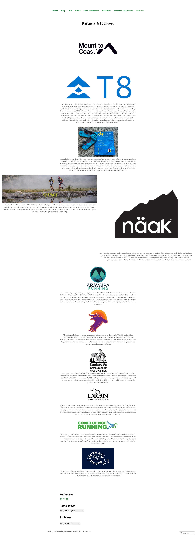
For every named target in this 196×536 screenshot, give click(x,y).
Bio (70, 10)
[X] (64, 499)
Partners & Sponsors (123, 10)
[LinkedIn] (67, 499)
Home (55, 10)
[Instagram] (61, 499)
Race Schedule (90, 10)
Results (105, 10)
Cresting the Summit (55, 531)
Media (78, 10)
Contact (140, 10)
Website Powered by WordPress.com (77, 531)
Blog (63, 10)
